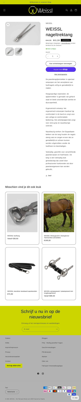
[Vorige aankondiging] (4, 2)
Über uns (45, 361)
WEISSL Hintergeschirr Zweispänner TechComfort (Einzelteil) (56, 236)
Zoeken (7, 338)
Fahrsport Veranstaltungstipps (52, 366)
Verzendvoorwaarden (12, 356)
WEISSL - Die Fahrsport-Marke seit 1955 (21, 399)
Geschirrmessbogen (49, 347)
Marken (44, 356)
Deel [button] (49, 175)
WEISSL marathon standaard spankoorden (22, 291)
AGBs (7, 343)
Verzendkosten (65, 43)
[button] (4, 10)
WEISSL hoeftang (13, 236)
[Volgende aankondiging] (77, 2)
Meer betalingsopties (60, 74)
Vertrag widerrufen (14, 365)
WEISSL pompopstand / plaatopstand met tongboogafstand (58, 292)
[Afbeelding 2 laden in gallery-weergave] (18, 51)
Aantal (48, 52)
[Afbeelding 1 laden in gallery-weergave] (9, 51)
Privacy (7, 352)
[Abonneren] (57, 329)
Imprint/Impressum (11, 347)
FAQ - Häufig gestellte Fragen (52, 343)
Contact (8, 361)
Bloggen (45, 338)
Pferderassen (46, 352)
